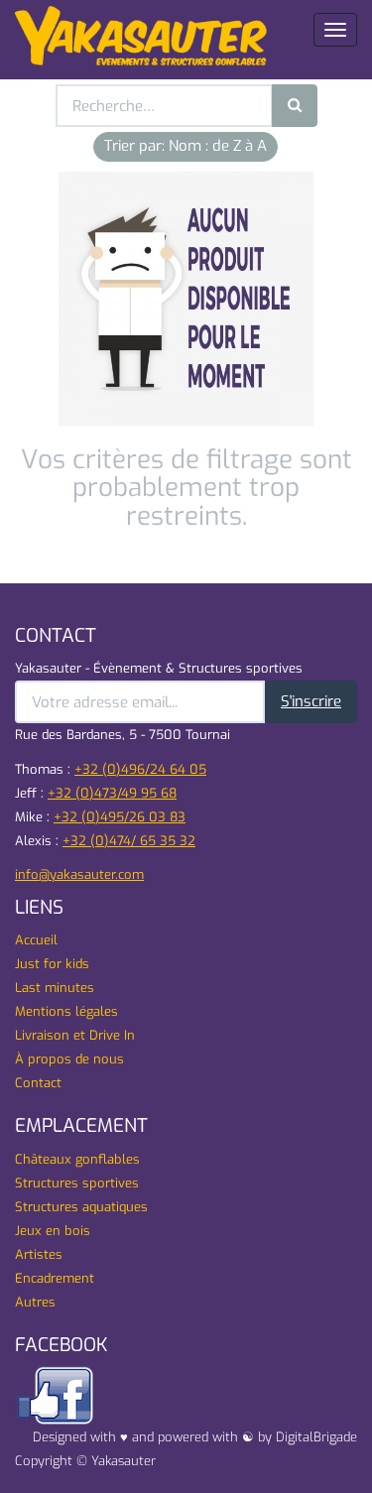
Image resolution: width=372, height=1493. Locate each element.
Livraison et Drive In (75, 1035)
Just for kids (52, 963)
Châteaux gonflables (77, 1159)
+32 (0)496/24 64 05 (140, 769)
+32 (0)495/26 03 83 (120, 817)
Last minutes (54, 987)
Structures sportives (77, 1183)
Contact (38, 1082)
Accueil (36, 940)
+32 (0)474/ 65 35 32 (128, 840)
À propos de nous (69, 1059)
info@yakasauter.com (79, 874)
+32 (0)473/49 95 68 (112, 793)
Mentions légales (66, 1011)
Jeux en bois (52, 1230)
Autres (35, 1302)
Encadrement (54, 1278)
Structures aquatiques (81, 1206)
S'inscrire (311, 701)
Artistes (38, 1254)
